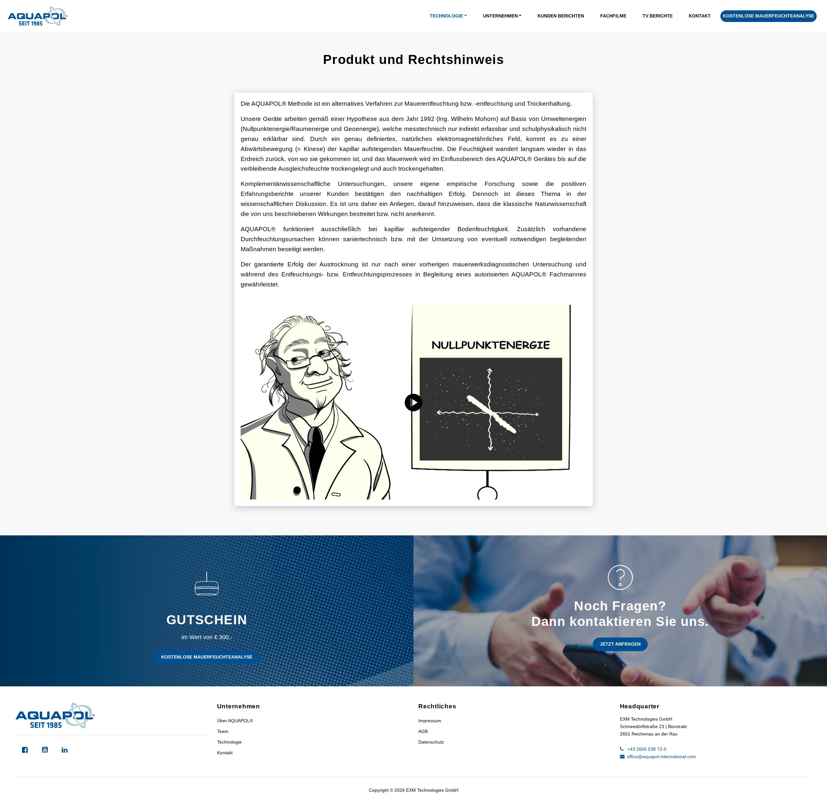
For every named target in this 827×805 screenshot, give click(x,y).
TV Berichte (658, 15)
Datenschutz (431, 742)
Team (222, 731)
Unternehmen (500, 15)
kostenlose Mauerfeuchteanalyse (768, 15)
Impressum (429, 720)
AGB (423, 731)
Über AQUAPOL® (235, 720)
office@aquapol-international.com (661, 756)
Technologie (446, 15)
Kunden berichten (561, 15)
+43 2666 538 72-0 (646, 749)
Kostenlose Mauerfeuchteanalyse (206, 657)
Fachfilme (613, 15)
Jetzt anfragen (620, 644)
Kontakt (700, 15)
